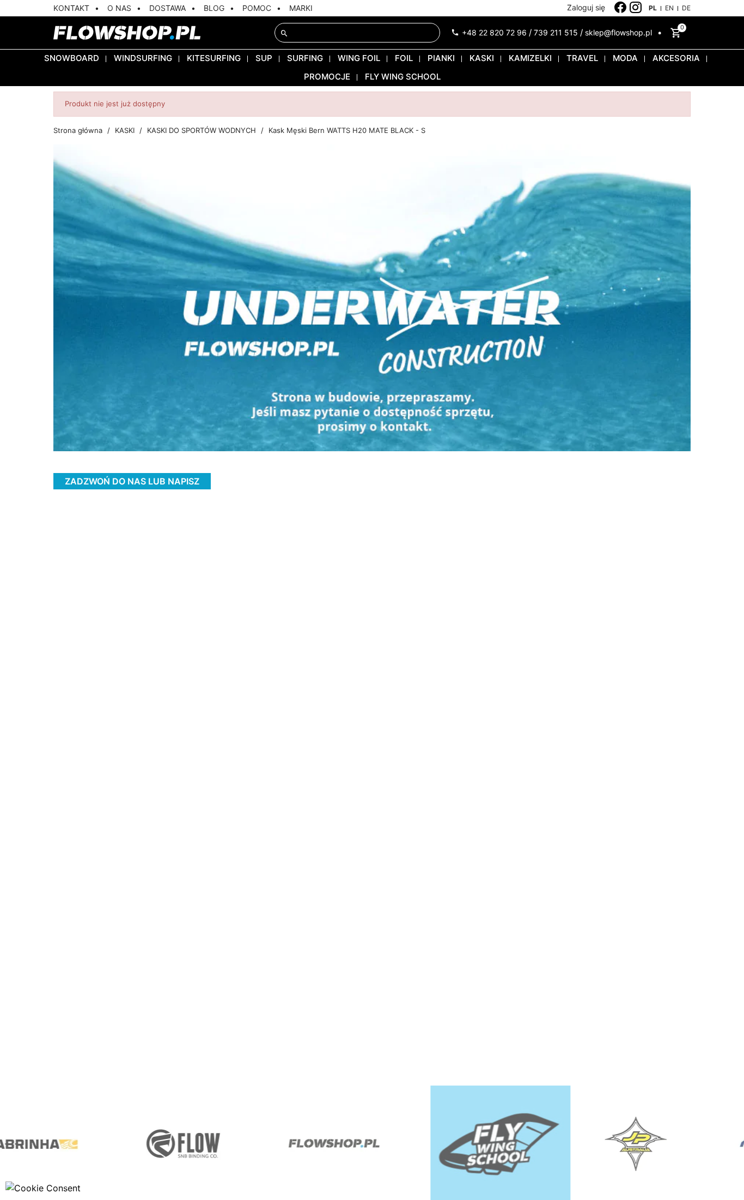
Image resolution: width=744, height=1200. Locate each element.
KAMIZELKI (530, 58)
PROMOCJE (327, 76)
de (686, 8)
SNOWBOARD (71, 58)
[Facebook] (620, 8)
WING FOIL (359, 58)
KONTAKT (71, 8)
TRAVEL (582, 58)
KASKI (481, 58)
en (669, 8)
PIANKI (441, 58)
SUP (263, 58)
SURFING (305, 58)
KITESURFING (214, 58)
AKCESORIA (676, 58)
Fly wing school (403, 76)
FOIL (404, 58)
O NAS (119, 8)
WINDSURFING (143, 58)
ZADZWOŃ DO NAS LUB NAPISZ (132, 481)
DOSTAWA (167, 8)
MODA (625, 58)
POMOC (256, 8)
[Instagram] (636, 8)
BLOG (214, 8)
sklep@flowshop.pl (618, 32)
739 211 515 (556, 32)
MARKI (301, 8)
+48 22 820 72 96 (494, 32)
